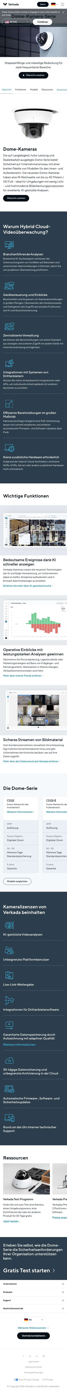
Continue (42, 22)
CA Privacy (47, 1379)
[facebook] (23, 1356)
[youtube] (44, 1356)
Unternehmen (10, 1283)
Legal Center (33, 1361)
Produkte (7, 1292)
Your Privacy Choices (29, 1379)
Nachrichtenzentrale (13, 1308)
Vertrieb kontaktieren (33, 1335)
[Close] (63, 12)
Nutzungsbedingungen (33, 1372)
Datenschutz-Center (33, 1367)
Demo (42, 4)
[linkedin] (37, 1356)
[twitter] (30, 1356)
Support (7, 1300)
